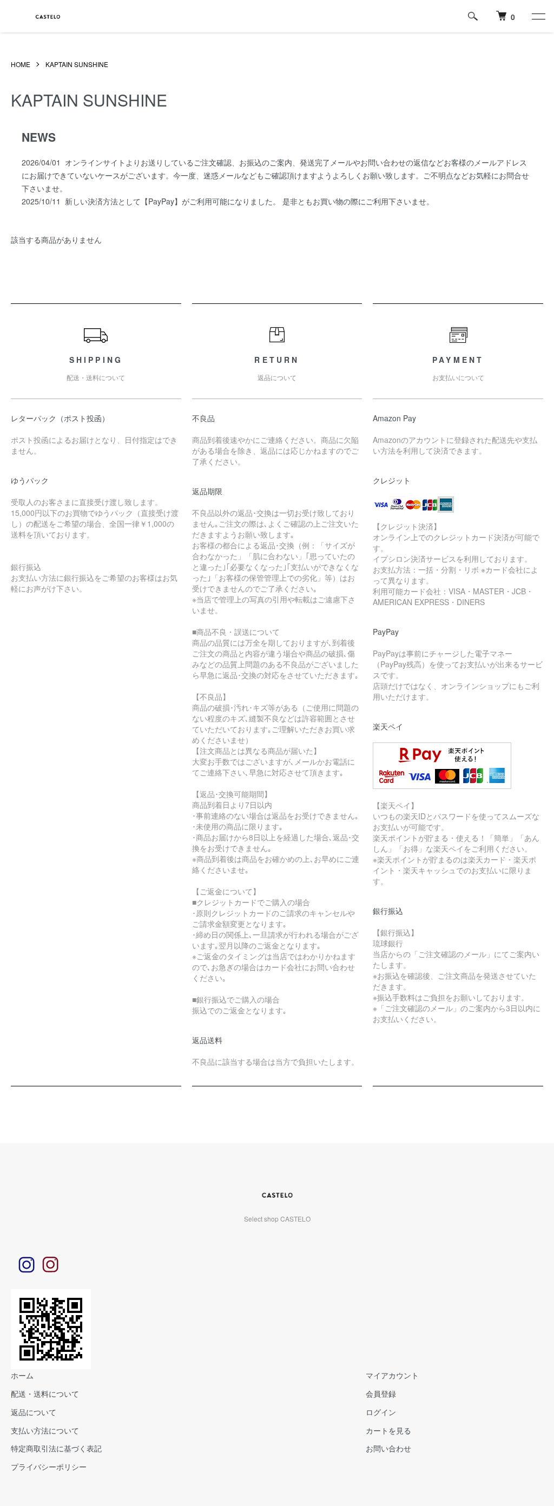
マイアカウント (392, 1375)
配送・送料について (45, 1393)
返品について (33, 1412)
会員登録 (381, 1393)
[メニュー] (538, 16)
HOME (20, 64)
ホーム (22, 1375)
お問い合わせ (388, 1448)
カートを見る (388, 1430)
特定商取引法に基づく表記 (56, 1448)
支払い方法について (45, 1430)
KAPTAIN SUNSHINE (76, 64)
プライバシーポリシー (49, 1466)
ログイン (381, 1412)
